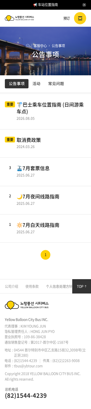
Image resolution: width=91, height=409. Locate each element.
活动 (36, 83)
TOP (80, 286)
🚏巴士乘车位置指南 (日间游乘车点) (50, 111)
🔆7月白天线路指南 (38, 228)
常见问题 (56, 83)
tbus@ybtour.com (28, 366)
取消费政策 (29, 143)
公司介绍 (11, 286)
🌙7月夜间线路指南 (38, 199)
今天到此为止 (84, 5)
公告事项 (17, 83)
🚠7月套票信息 (33, 171)
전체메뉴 (80, 18)
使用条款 (32, 286)
